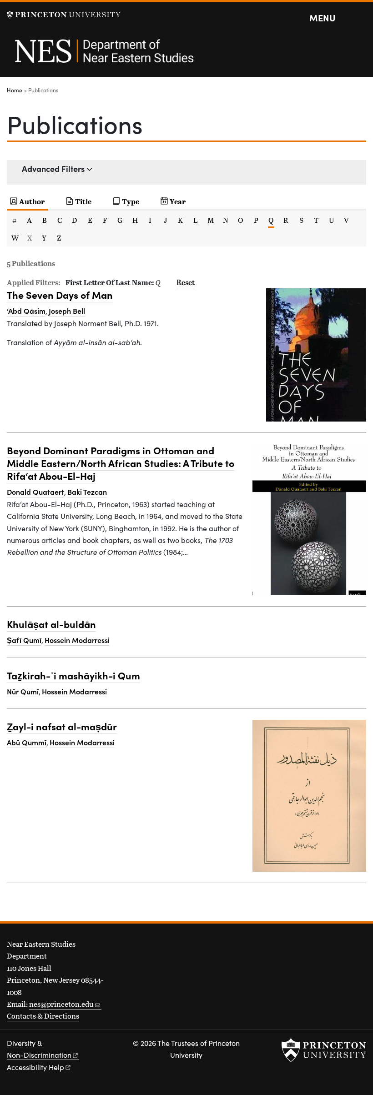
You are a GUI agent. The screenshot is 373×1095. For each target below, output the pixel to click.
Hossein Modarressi (77, 640)
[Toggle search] (360, 18)
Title (83, 201)
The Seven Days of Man (60, 294)
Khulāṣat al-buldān (51, 624)
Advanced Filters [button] (53, 168)
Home (14, 90)
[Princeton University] (64, 15)
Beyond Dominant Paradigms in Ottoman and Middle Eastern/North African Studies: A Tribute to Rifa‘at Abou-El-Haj (120, 462)
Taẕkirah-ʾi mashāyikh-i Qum (73, 675)
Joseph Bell (67, 311)
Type (130, 201)
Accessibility (35, 1067)
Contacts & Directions (43, 1015)
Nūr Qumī (23, 691)
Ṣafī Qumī (24, 640)
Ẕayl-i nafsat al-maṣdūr (62, 726)
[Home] (103, 56)
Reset (185, 282)
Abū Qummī (26, 742)
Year (178, 201)
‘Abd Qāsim (26, 311)
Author (32, 201)
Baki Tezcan (87, 492)
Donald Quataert (35, 492)
